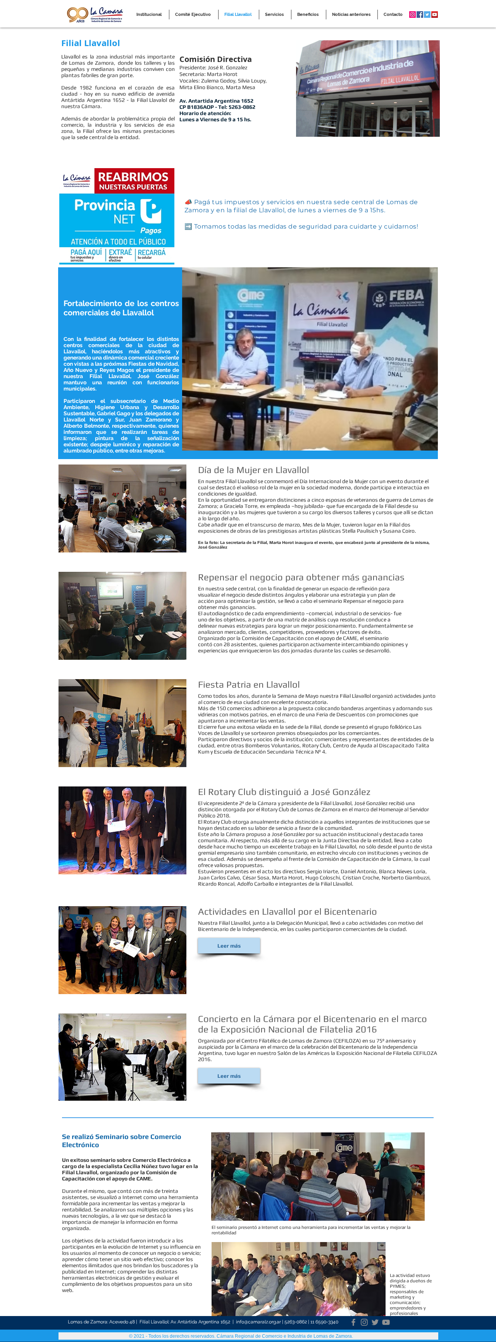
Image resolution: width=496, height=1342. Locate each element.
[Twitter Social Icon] (427, 14)
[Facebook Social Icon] (420, 14)
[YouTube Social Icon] (434, 14)
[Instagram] (364, 1322)
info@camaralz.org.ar (258, 1322)
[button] (229, 945)
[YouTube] (386, 1322)
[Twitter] (375, 1322)
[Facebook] (353, 1322)
